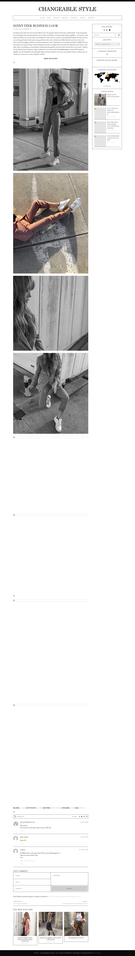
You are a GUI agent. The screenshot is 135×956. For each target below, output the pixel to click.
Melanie (24, 837)
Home (42, 17)
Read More (25, 943)
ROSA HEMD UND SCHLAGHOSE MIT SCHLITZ (25, 939)
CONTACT (91, 17)
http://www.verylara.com (27, 861)
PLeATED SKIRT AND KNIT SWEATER (50, 939)
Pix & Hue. (97, 953)
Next (85, 901)
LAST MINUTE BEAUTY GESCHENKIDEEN (113, 111)
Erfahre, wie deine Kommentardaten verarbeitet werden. (64, 896)
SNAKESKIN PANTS (76, 938)
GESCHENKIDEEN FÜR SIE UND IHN (113, 138)
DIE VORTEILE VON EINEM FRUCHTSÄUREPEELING (113, 125)
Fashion (57, 17)
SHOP (49, 17)
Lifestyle (74, 17)
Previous (18, 901)
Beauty (65, 17)
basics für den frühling (113, 95)
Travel (82, 17)
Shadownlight (27, 822)
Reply (22, 831)
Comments (19, 816)
